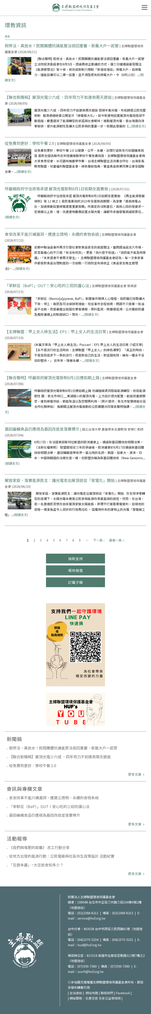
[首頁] (75, 8)
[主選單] (144, 7)
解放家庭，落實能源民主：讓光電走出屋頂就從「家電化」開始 (60, 480)
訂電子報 (75, 582)
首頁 (7, 36)
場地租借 (75, 570)
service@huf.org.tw (91, 918)
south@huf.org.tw (90, 971)
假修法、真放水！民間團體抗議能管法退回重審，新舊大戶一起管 (62, 45)
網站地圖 (92, 992)
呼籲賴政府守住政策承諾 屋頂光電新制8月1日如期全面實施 (56, 188)
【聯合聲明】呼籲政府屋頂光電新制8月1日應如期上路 (52, 377)
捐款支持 (75, 558)
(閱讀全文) (138, 126)
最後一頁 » (116, 540)
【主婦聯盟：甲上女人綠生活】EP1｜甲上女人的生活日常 (55, 331)
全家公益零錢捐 (110, 998)
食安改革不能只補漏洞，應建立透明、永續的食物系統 (52, 234)
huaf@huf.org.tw (89, 944)
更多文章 (135, 774)
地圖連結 (77, 907)
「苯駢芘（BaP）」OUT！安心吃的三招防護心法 (47, 285)
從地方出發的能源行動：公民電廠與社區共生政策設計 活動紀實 (61, 856)
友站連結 (76, 992)
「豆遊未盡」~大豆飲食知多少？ (36, 864)
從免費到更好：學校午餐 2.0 (29, 143)
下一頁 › (98, 540)
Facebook (123, 992)
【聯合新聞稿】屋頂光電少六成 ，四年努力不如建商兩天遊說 (58, 97)
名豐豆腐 (91, 998)
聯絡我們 (107, 992)
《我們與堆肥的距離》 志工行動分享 (39, 847)
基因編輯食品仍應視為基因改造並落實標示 (42, 429)
